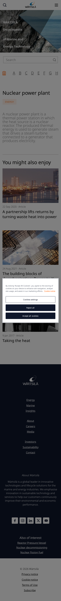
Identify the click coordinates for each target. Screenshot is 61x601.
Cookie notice (49, 291)
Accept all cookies (30, 316)
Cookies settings (30, 299)
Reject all (30, 307)
